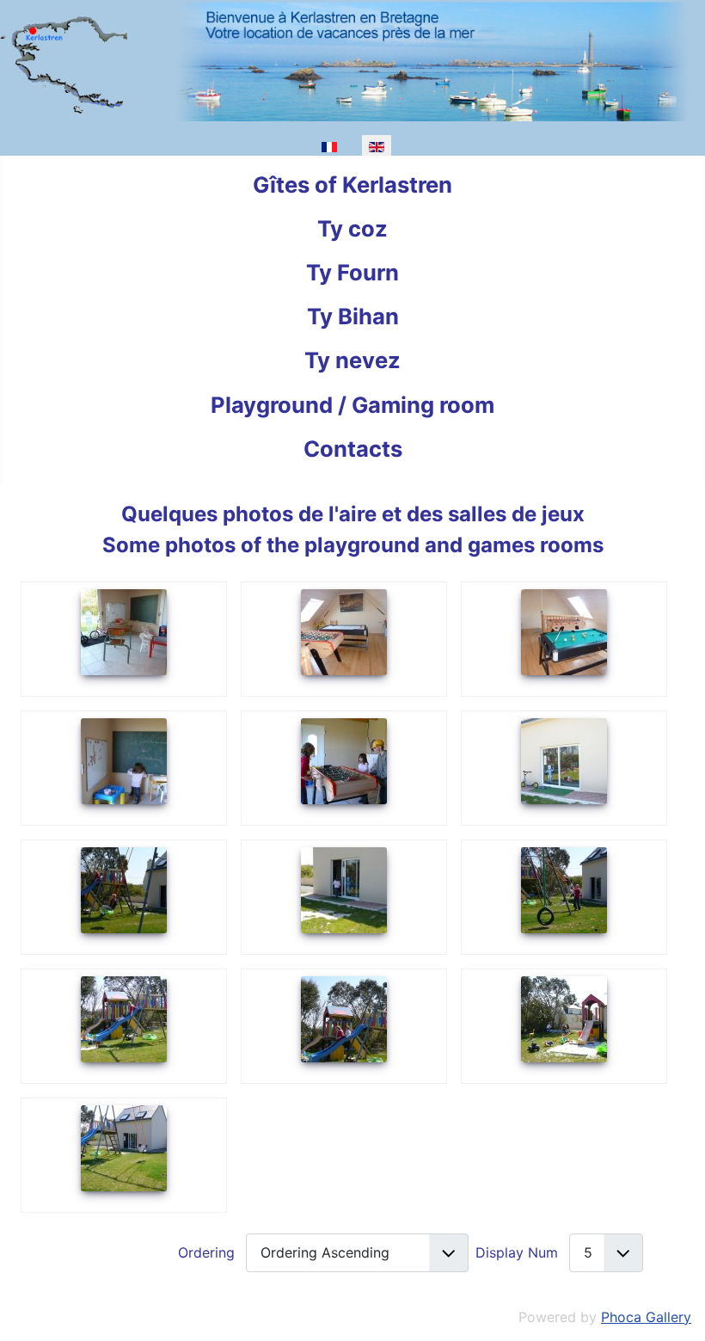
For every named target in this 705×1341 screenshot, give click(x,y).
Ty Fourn (352, 272)
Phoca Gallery (646, 1317)
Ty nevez (352, 360)
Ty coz (352, 228)
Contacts (352, 448)
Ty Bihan (353, 316)
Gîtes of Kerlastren (352, 184)
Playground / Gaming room (352, 404)
